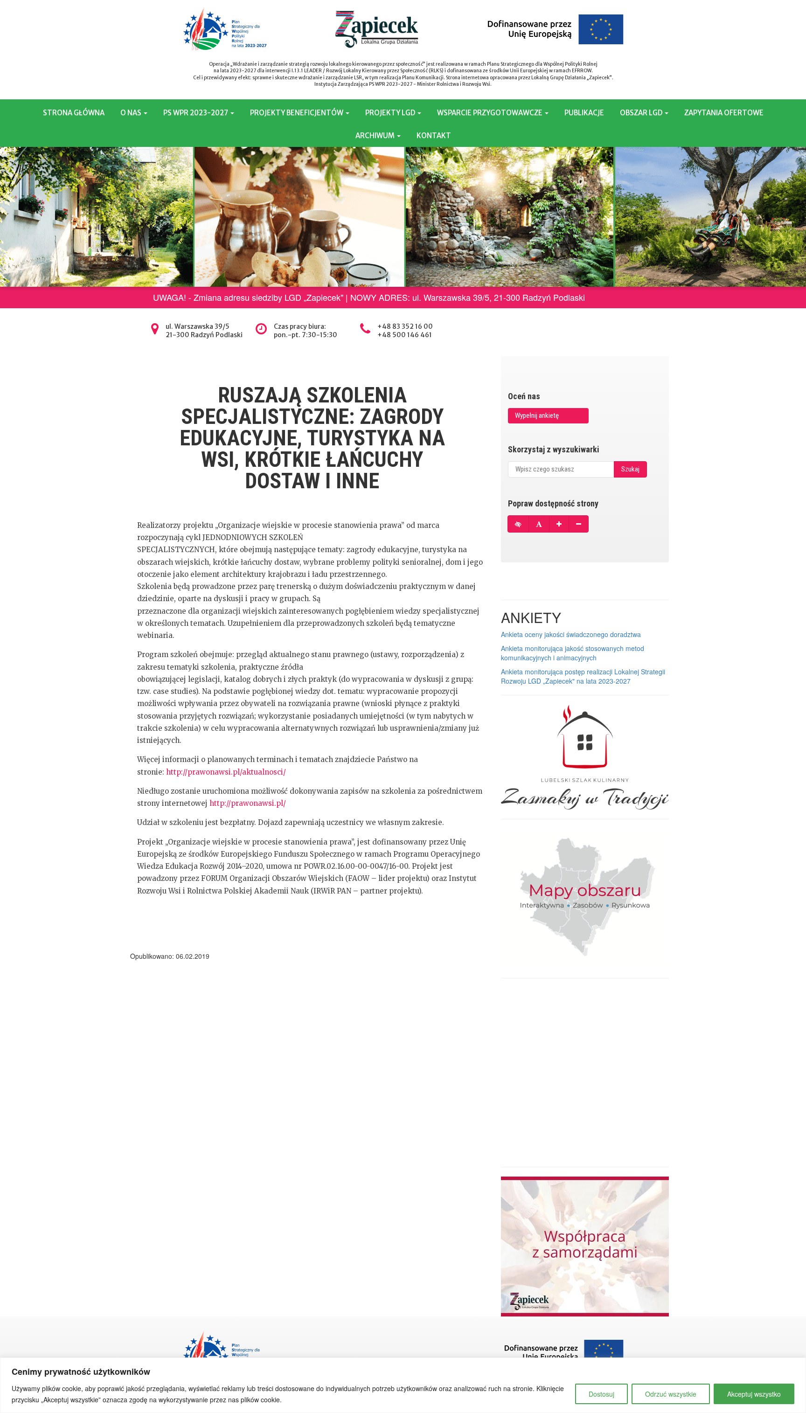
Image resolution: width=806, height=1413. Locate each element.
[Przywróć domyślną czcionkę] (539, 524)
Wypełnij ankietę (537, 415)
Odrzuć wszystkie (670, 1394)
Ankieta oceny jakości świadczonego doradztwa (571, 634)
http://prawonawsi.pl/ (247, 803)
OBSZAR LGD (642, 112)
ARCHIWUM (375, 135)
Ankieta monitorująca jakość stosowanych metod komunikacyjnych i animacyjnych (572, 653)
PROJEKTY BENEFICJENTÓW (297, 112)
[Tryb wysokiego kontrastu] (518, 524)
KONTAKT (434, 135)
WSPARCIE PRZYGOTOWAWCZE (490, 112)
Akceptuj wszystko (754, 1394)
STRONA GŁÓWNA (73, 112)
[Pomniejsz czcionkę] (578, 524)
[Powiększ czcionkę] (559, 524)
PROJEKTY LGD (391, 112)
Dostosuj (601, 1394)
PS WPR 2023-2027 (196, 112)
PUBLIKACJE (584, 112)
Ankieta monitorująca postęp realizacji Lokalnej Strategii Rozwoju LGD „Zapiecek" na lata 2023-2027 (583, 676)
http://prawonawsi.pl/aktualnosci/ (226, 772)
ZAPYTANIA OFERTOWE (724, 112)
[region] (403, 1385)
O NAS (131, 112)
